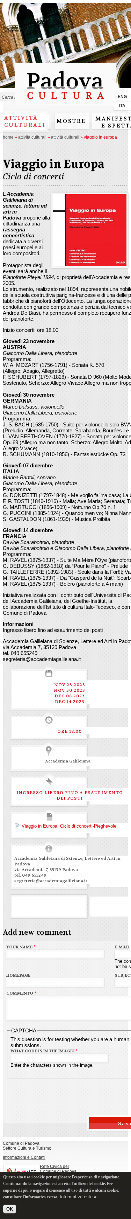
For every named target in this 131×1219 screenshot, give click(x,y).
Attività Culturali (32, 137)
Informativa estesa (78, 1196)
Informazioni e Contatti (24, 1157)
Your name (21, 947)
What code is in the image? (44, 1051)
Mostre (71, 121)
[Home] (65, 102)
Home (8, 137)
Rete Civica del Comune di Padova (58, 1169)
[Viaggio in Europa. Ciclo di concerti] (89, 263)
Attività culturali (25, 121)
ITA (122, 105)
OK (9, 1209)
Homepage (18, 975)
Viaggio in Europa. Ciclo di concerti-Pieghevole (69, 826)
